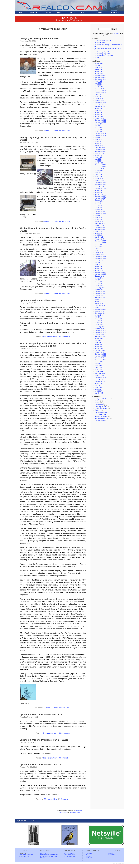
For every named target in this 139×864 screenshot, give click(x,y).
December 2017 (100, 196)
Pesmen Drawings (69, 855)
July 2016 (98, 215)
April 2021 (98, 143)
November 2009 (100, 332)
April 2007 (98, 391)
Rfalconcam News (50, 337)
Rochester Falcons (50, 131)
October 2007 (99, 379)
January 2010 (99, 329)
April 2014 (98, 251)
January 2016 (99, 225)
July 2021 (98, 137)
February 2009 (100, 350)
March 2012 (99, 286)
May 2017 (98, 206)
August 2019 (99, 171)
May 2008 (98, 368)
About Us (110, 853)
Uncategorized (100, 420)
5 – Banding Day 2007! (103, 52)
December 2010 (100, 309)
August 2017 (99, 202)
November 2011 (100, 293)
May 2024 (98, 95)
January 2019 (99, 180)
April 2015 (98, 235)
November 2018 (100, 184)
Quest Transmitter (101, 408)
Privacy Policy (112, 855)
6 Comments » (64, 294)
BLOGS (59, 12)
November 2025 (100, 77)
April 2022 (98, 132)
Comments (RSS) (75, 812)
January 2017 (99, 210)
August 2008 (99, 362)
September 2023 (100, 106)
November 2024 (100, 93)
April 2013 (98, 268)
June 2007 (98, 387)
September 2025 (100, 79)
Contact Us (89, 858)
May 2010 (98, 321)
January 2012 (99, 290)
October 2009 (99, 334)
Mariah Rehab (101, 414)
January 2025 (99, 89)
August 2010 (99, 315)
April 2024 (98, 96)
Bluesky (88, 856)
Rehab (97, 410)
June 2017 (98, 204)
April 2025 (98, 85)
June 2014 (98, 247)
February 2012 (100, 288)
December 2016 (100, 212)
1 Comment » (64, 799)
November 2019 (100, 167)
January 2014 (99, 254)
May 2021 (98, 141)
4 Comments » (64, 708)
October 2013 (99, 260)
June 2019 (98, 173)
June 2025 (98, 81)
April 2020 (98, 161)
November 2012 (100, 274)
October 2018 (99, 186)
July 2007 (98, 385)
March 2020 (99, 163)
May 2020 (98, 159)
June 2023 (98, 110)
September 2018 (100, 188)
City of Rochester (69, 853)
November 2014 (100, 243)
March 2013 (99, 270)
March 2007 (99, 393)
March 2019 (99, 178)
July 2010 (98, 317)
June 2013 (98, 264)
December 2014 (100, 241)
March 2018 (99, 194)
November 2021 (100, 135)
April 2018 (98, 192)
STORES (71, 12)
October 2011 (99, 295)
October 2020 (99, 153)
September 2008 (100, 360)
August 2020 (99, 155)
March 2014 (99, 252)
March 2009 (99, 348)
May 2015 (98, 233)
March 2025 (99, 87)
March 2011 (99, 303)
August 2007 (99, 383)
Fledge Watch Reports (102, 399)
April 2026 (98, 71)
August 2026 (99, 63)
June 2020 (98, 157)
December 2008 (100, 354)
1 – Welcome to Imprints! (103, 41)
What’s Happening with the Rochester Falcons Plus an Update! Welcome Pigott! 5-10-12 (53, 344)
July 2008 (98, 364)
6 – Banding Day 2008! (103, 54)
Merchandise (99, 405)
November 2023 (100, 102)
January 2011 (99, 307)
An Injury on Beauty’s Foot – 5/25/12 (39, 38)
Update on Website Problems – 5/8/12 (40, 764)
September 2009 (100, 336)
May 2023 (98, 112)
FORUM (47, 12)
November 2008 (100, 356)
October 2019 (99, 169)
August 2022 (99, 124)
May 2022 (98, 130)
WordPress (78, 810)
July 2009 (98, 340)
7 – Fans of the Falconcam (104, 56)
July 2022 (98, 126)
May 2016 (98, 219)
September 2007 (100, 381)
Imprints (116, 33)
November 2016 (100, 213)
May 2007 (98, 389)
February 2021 (100, 147)
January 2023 (99, 118)
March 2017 (99, 208)
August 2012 (99, 278)
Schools (42, 858)
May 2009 (98, 344)
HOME (21, 12)
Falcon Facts (44, 853)
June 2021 (98, 139)
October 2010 (99, 311)
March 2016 (99, 221)
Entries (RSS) (63, 812)
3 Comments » (64, 131)
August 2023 (99, 108)
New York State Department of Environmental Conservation (49, 855)
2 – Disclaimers (100, 43)
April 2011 (98, 301)
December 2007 (100, 377)
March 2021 (99, 145)
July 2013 (98, 262)
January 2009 (99, 352)
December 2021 (100, 134)
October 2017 (99, 200)
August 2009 (99, 338)
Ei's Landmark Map (69, 856)
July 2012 (98, 280)
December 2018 (100, 182)
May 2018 (98, 190)
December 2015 (100, 227)
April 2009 (98, 346)
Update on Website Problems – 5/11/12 (41, 300)
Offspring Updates (101, 407)
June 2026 (98, 67)
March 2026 (99, 73)
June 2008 (98, 366)
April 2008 (98, 369)
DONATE (99, 12)
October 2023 (99, 104)
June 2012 (98, 282)
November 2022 (100, 122)
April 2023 (98, 114)
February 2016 (100, 223)
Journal (97, 403)
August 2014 (99, 245)
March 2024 (99, 98)
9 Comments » (64, 758)
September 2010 (100, 313)
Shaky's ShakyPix (24, 856)
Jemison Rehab (101, 412)
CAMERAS (33, 12)
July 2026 (98, 65)
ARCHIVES (85, 12)
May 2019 (98, 174)
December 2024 (100, 91)
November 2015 (100, 229)
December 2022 (100, 120)
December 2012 (100, 272)
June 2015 (98, 231)
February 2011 (100, 305)
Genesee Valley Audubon (26, 855)
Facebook (89, 853)
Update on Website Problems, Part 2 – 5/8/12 (44, 740)
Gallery (97, 401)
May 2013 (98, 266)
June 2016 (98, 217)
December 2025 (100, 75)
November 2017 (100, 198)
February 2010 (100, 327)
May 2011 (98, 299)
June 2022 (98, 128)
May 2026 (98, 69)
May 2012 (98, 284)
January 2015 (99, 239)
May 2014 (98, 249)
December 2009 (100, 330)
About (97, 57)
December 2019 (100, 165)
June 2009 (98, 342)
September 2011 (100, 297)
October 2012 (99, 276)
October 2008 (99, 358)
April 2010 (98, 323)
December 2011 (100, 291)
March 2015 (99, 237)
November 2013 (100, 258)
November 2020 (100, 151)
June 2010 (98, 319)
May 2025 (98, 83)
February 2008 (100, 373)
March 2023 (99, 116)
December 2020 (100, 149)
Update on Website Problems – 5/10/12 (41, 714)
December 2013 (100, 256)
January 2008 (99, 375)
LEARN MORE (115, 12)
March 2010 (99, 325)
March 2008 (99, 371)
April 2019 (98, 176)
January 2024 (99, 100)
